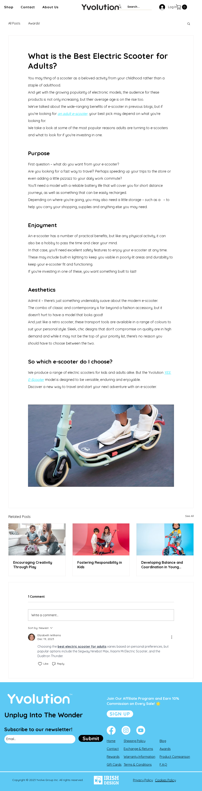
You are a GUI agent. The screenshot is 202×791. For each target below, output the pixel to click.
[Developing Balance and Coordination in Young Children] (165, 539)
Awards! (34, 23)
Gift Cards (114, 765)
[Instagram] (126, 730)
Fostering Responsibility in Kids (99, 564)
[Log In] (161, 7)
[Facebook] (111, 730)
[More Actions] (171, 637)
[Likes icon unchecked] (40, 663)
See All (189, 516)
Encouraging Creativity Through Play (32, 564)
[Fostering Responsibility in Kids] (101, 539)
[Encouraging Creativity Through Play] (36, 539)
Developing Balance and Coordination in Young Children (162, 564)
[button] (8, 7)
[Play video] (101, 446)
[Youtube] (140, 730)
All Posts (14, 23)
